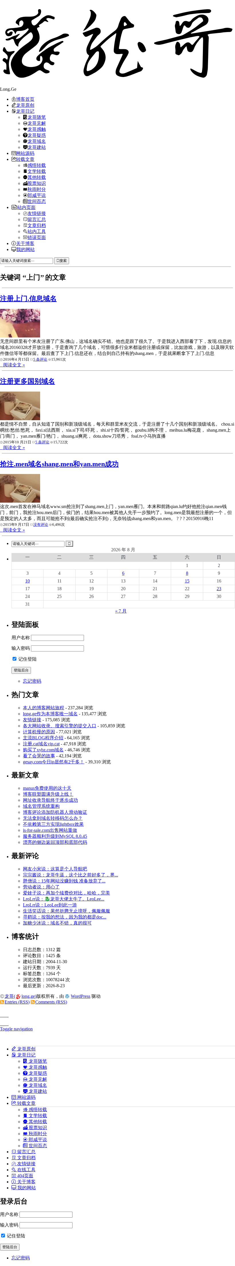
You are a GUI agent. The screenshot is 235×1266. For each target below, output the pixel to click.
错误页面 (37, 237)
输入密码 (20, 648)
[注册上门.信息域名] (20, 335)
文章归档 (37, 225)
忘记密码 (32, 681)
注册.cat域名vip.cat (41, 743)
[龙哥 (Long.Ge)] (117, 43)
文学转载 (37, 171)
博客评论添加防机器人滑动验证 (55, 812)
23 (219, 588)
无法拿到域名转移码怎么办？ (53, 818)
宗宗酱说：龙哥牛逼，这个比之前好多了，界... (70, 874)
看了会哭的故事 (39, 755)
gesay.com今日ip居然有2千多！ (53, 761)
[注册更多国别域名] (20, 418)
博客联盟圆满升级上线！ (48, 794)
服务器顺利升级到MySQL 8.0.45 (55, 836)
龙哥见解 (37, 123)
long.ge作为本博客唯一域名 (50, 713)
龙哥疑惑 (37, 135)
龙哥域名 (37, 141)
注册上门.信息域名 (28, 298)
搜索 (63, 260)
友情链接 (37, 213)
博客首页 (25, 99)
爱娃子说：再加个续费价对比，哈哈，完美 (66, 892)
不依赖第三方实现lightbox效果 (53, 824)
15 (187, 580)
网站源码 (25, 153)
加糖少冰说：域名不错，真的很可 (57, 923)
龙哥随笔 (37, 117)
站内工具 (37, 231)
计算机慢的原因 (39, 731)
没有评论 (40, 524)
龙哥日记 (25, 111)
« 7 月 (121, 611)
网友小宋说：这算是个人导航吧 (55, 868)
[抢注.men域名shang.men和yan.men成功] (20, 501)
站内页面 (26, 207)
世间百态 (37, 201)
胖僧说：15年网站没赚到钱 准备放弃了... (64, 880)
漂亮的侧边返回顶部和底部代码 (55, 842)
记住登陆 (27, 659)
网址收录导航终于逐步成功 (50, 800)
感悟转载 (37, 165)
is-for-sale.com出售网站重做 (50, 830)
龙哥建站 (37, 147)
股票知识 (37, 183)
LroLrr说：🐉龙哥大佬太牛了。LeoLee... (63, 898)
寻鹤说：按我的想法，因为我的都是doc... (64, 917)
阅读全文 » (14, 364)
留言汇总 (37, 219)
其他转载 (37, 177)
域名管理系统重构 (41, 806)
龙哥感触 (37, 129)
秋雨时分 (37, 189)
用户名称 (20, 637)
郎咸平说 (37, 195)
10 (27, 580)
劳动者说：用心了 (41, 886)
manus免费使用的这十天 (47, 788)
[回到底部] (117, 1022)
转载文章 (25, 159)
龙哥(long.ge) (20, 996)
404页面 (24, 1175)
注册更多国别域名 (27, 381)
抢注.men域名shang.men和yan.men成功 (59, 464)
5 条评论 (40, 359)
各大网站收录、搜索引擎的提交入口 (59, 725)
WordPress (80, 996)
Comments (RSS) (51, 1002)
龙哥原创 (25, 105)
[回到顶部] (117, 1013)
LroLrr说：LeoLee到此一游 (50, 904)
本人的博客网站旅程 (43, 707)
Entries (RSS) (17, 1002)
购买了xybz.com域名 (43, 749)
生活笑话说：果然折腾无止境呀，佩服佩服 (66, 910)
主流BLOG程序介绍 (43, 737)
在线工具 (26, 1169)
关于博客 (25, 243)
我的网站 (25, 249)
